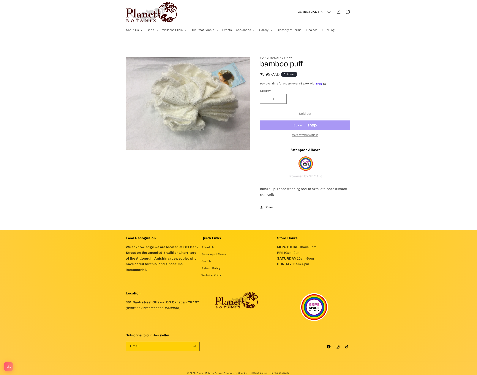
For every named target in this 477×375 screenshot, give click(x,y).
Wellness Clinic (211, 275)
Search (206, 261)
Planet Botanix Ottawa (210, 373)
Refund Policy (211, 268)
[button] (133, 30)
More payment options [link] (305, 135)
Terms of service (280, 372)
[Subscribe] (194, 346)
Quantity (265, 91)
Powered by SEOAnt (305, 176)
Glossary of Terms (213, 254)
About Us (207, 247)
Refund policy (259, 372)
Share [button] (269, 207)
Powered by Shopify (235, 373)
